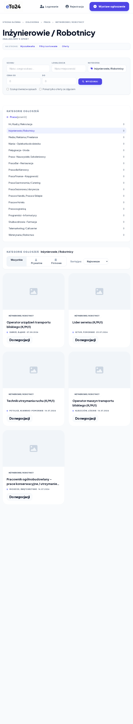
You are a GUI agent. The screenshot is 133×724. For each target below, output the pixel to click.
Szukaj (10, 63)
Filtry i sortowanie (48, 46)
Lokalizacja (58, 63)
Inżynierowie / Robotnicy (69, 22)
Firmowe (56, 263)
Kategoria (94, 63)
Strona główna (12, 22)
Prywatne (36, 263)
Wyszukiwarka (27, 46)
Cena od (11, 75)
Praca (47, 22)
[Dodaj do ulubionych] (59, 278)
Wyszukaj (92, 81)
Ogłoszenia (32, 22)
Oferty (65, 46)
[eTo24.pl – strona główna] (13, 6)
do (43, 75)
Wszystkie (17, 259)
